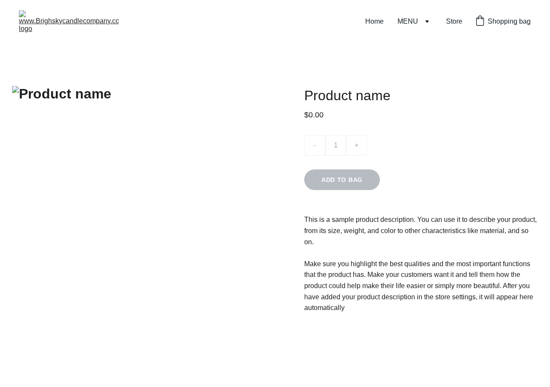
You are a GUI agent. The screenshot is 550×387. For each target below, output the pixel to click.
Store (454, 21)
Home (374, 21)
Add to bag (342, 179)
